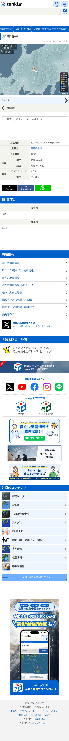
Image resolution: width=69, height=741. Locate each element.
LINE (42, 189)
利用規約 (14, 711)
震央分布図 (8, 314)
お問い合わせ (35, 715)
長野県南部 (36, 148)
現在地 (65, 13)
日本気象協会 (39, 719)
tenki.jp (12, 4)
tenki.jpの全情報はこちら (37, 577)
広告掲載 (23, 715)
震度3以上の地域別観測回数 (18, 307)
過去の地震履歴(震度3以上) (17, 285)
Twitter (9, 189)
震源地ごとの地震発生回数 (17, 299)
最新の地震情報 (11, 263)
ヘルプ (47, 715)
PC (42, 703)
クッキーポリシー (51, 711)
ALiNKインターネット (39, 723)
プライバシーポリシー (30, 711)
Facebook (26, 189)
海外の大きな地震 (12, 292)
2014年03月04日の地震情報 (18, 270)
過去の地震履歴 (11, 277)
